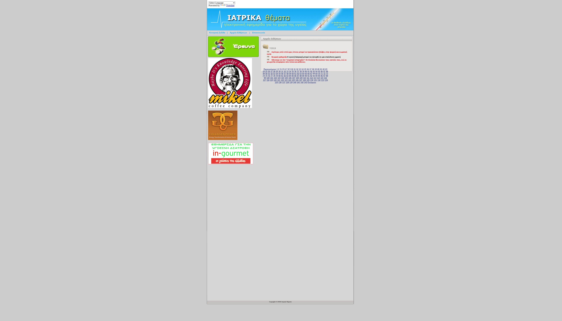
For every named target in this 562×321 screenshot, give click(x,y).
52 (272, 74)
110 (304, 78)
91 (308, 76)
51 (269, 74)
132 (319, 80)
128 (304, 80)
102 (275, 78)
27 (272, 71)
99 (265, 78)
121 (278, 80)
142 (302, 82)
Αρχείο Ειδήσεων (238, 32)
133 (322, 80)
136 (280, 82)
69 (316, 74)
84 (290, 76)
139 (291, 82)
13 (300, 69)
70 (319, 74)
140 (294, 82)
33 (287, 71)
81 (282, 76)
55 (280, 74)
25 (266, 71)
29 (277, 71)
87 (298, 76)
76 (269, 76)
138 (287, 82)
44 (316, 71)
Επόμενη (312, 82)
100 (268, 78)
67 (311, 74)
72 (324, 74)
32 (285, 71)
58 (287, 74)
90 (306, 76)
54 (277, 74)
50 (266, 74)
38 (301, 71)
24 (264, 71)
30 (280, 71)
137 (283, 82)
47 (324, 71)
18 (313, 69)
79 (277, 76)
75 (266, 76)
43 (314, 71)
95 (319, 76)
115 (322, 78)
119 (271, 80)
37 (298, 71)
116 (325, 78)
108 (297, 78)
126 (297, 80)
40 (306, 71)
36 (295, 71)
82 (285, 76)
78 (274, 76)
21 (321, 69)
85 (293, 76)
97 (324, 76)
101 (271, 78)
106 (290, 78)
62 (298, 74)
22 (324, 69)
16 (308, 69)
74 (264, 76)
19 (316, 69)
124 (289, 80)
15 (305, 69)
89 (303, 76)
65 (306, 74)
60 (293, 74)
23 (326, 69)
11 (295, 69)
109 (301, 78)
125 (293, 80)
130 (311, 80)
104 (282, 78)
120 (275, 80)
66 (308, 74)
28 (274, 71)
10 (292, 69)
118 (268, 80)
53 (274, 74)
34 (290, 71)
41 (308, 71)
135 (276, 82)
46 (322, 71)
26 (269, 71)
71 (322, 74)
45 (319, 71)
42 (311, 71)
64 (303, 74)
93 (314, 76)
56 (282, 74)
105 (286, 78)
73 (327, 74)
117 (264, 80)
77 (272, 76)
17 (310, 69)
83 (287, 76)
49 (264, 74)
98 (327, 76)
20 (318, 69)
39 (303, 71)
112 (311, 78)
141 (298, 82)
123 (286, 80)
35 (293, 71)
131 (315, 80)
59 (290, 74)
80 (280, 76)
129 (308, 80)
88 (301, 76)
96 (322, 76)
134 (326, 80)
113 (314, 78)
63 (301, 74)
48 (327, 71)
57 (285, 74)
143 (305, 82)
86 (295, 76)
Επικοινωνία (258, 32)
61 (295, 74)
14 (302, 69)
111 (308, 78)
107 (293, 78)
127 (300, 80)
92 (311, 76)
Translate (230, 5)
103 (279, 78)
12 (297, 69)
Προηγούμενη (270, 69)
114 (318, 78)
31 (282, 71)
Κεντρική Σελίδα (217, 32)
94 (316, 76)
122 (282, 80)
